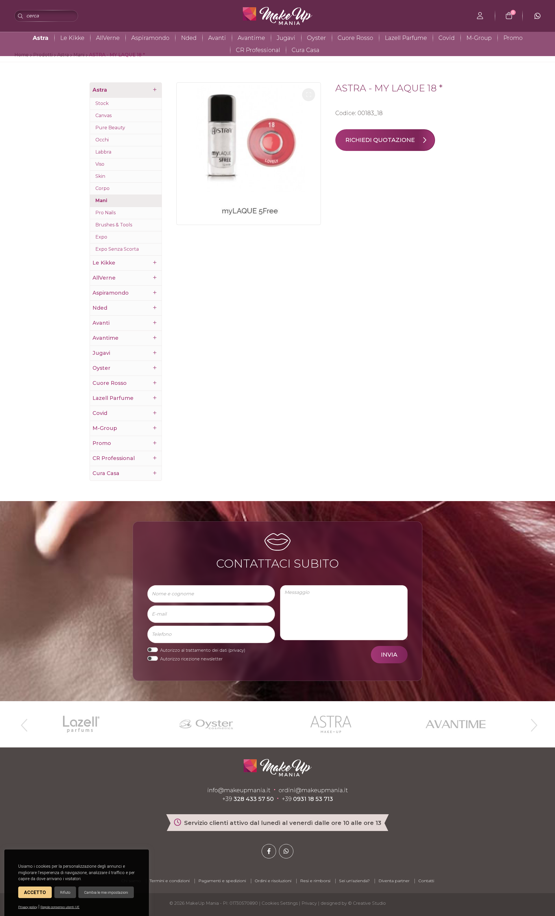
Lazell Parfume (406, 37)
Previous (23, 723)
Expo (101, 237)
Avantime (251, 37)
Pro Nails (105, 212)
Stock (102, 103)
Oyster (316, 37)
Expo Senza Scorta (117, 249)
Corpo (102, 188)
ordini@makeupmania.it (313, 790)
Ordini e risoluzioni (273, 880)
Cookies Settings (280, 903)
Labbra (103, 152)
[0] (509, 16)
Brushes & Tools (113, 225)
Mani (101, 200)
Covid (447, 37)
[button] (308, 94)
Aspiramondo (150, 37)
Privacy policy (27, 907)
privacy (237, 650)
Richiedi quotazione (380, 139)
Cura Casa (305, 50)
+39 (248, 798)
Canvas (103, 115)
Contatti (426, 880)
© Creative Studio (367, 903)
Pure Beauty (110, 127)
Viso (99, 164)
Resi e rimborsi (315, 880)
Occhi (102, 140)
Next (531, 723)
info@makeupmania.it (239, 790)
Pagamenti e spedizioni (222, 880)
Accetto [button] (35, 892)
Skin (100, 176)
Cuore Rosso (355, 37)
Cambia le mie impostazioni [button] (106, 892)
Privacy (309, 903)
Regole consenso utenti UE (59, 907)
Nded (189, 37)
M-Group (479, 37)
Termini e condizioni (170, 880)
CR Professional (258, 50)
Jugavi (286, 37)
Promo (513, 37)
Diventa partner (394, 880)
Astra (41, 37)
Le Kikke (72, 37)
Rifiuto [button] (65, 892)
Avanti (217, 37)
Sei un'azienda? (354, 880)
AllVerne (108, 37)
